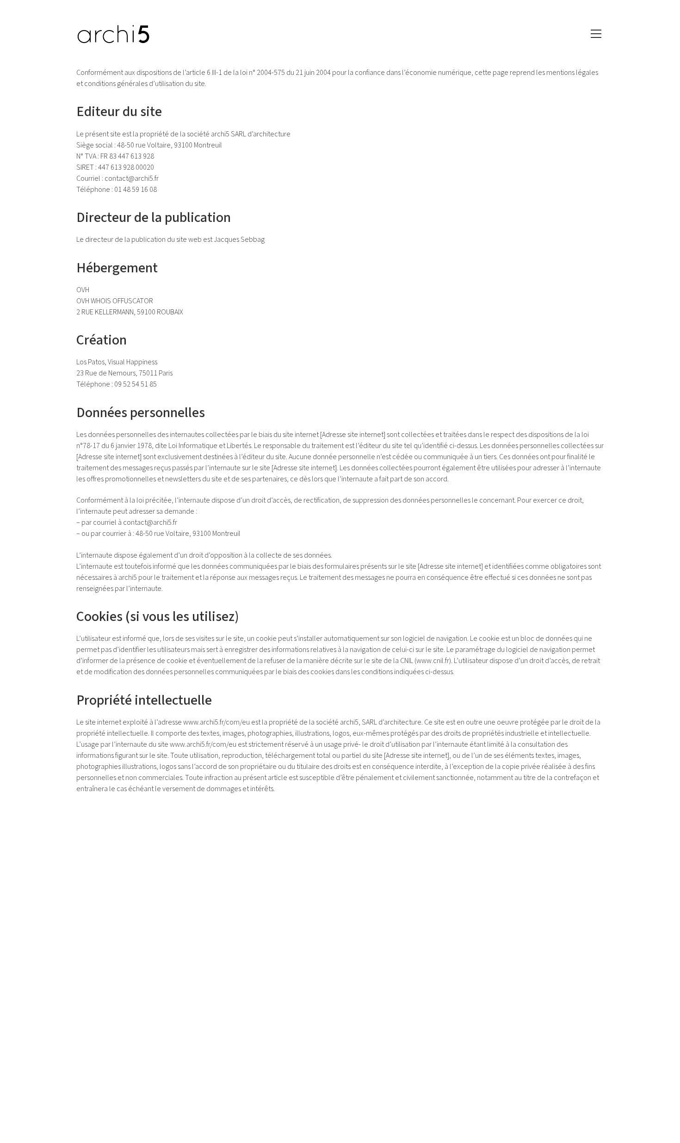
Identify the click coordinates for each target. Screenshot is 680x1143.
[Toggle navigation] (596, 33)
